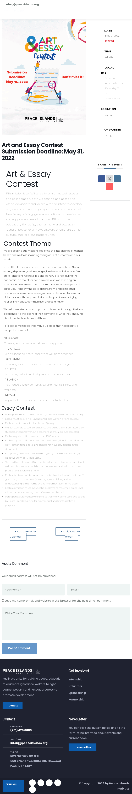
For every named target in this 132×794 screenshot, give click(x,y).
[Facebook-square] (40, 782)
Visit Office (15, 752)
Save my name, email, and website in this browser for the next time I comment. (58, 601)
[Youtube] (49, 782)
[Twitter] (32, 782)
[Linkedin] (117, 178)
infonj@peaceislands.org (29, 743)
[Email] (109, 186)
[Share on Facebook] (101, 178)
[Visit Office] (5, 754)
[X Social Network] (109, 178)
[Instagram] (57, 782)
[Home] (21, 671)
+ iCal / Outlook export (70, 534)
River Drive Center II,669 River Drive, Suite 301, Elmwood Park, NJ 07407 (35, 761)
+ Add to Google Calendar (23, 534)
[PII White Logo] (13, 786)
